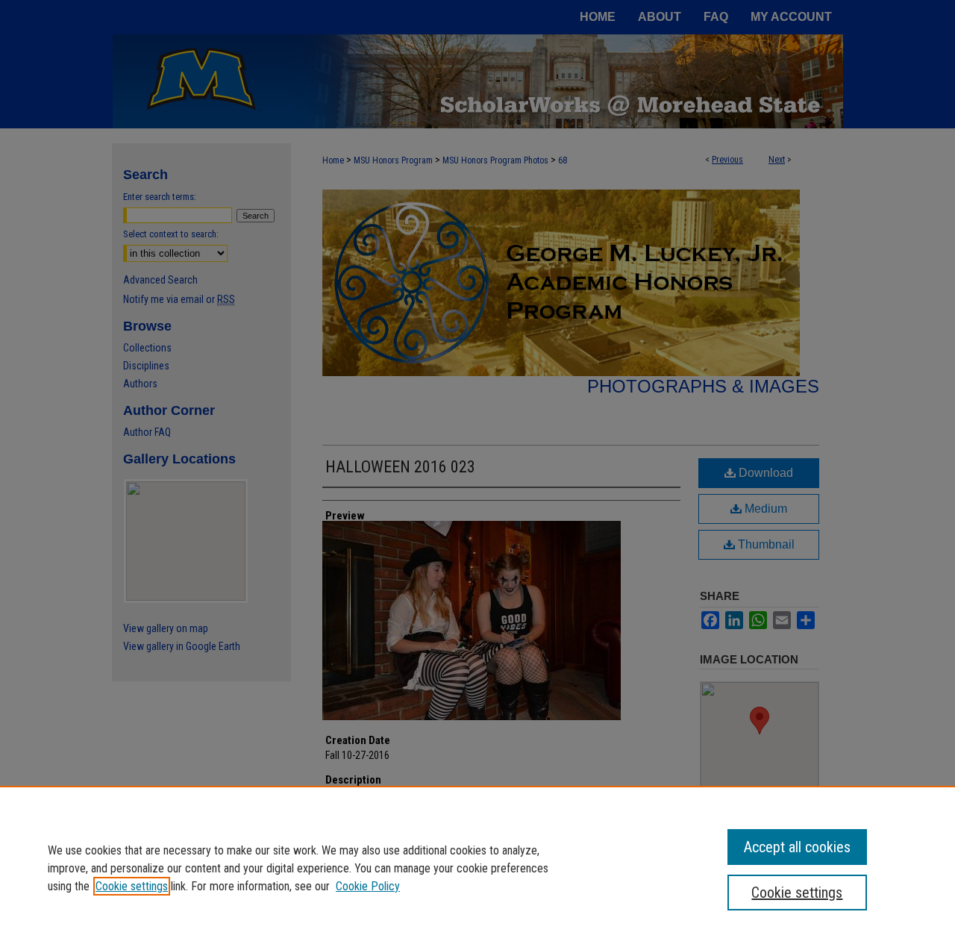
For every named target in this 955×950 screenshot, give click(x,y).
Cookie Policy (368, 886)
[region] (477, 868)
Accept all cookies (797, 847)
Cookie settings (132, 886)
